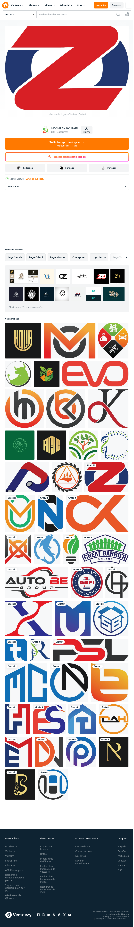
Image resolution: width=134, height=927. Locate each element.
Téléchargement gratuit (67, 143)
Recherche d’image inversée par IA (13, 876)
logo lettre (99, 255)
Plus (79, 5)
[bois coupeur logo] (67, 476)
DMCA (42, 852)
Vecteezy (10, 849)
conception (78, 255)
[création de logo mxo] (18, 547)
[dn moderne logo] (49, 750)
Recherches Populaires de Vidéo (46, 887)
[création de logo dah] (113, 717)
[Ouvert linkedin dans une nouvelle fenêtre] (48, 913)
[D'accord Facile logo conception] (108, 407)
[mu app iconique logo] (73, 617)
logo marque (57, 255)
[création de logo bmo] (24, 407)
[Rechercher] (118, 14)
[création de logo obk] (65, 407)
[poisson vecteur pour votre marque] (47, 547)
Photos (33, 5)
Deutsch (119, 859)
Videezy (9, 854)
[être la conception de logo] (109, 681)
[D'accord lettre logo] (97, 511)
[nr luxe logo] (113, 750)
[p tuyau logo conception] (27, 476)
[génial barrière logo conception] (105, 547)
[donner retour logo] (87, 581)
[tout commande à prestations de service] (113, 339)
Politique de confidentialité (113, 914)
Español (119, 849)
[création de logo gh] (116, 581)
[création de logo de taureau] (18, 372)
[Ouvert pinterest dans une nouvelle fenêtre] (54, 913)
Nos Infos (79, 854)
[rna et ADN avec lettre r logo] (40, 648)
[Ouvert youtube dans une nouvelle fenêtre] (69, 913)
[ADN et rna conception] (114, 443)
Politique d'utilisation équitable (108, 916)
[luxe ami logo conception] (51, 443)
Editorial (64, 5)
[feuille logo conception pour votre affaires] (71, 547)
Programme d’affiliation (45, 858)
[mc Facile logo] (26, 681)
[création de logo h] (53, 783)
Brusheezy (11, 844)
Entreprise (11, 859)
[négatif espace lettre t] (16, 648)
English (119, 844)
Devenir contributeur (80, 860)
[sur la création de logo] (50, 511)
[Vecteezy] (5, 5)
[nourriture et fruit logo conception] (46, 372)
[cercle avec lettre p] (81, 750)
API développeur (14, 868)
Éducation (10, 863)
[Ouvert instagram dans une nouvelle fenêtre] (43, 913)
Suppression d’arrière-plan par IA (12, 886)
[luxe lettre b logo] (20, 783)
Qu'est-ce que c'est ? (35, 178)
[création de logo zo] (106, 476)
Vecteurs (16, 5)
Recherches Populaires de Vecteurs (46, 867)
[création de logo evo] (95, 372)
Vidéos (48, 5)
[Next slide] (121, 256)
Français (119, 863)
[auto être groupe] (36, 581)
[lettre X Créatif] (28, 617)
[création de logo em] (18, 750)
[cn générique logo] (69, 681)
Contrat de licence (45, 846)
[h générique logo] (17, 717)
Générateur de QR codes (13, 895)
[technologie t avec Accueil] (82, 717)
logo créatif (36, 255)
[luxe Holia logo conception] (23, 339)
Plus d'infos (13, 184)
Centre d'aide (81, 844)
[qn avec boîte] (110, 617)
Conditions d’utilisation (115, 912)
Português (120, 854)
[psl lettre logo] (90, 648)
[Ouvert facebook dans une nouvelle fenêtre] (38, 913)
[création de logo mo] (69, 339)
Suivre (87, 132)
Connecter (117, 5)
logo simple (15, 255)
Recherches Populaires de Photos (46, 877)
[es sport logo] (49, 717)
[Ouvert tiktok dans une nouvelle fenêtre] (59, 913)
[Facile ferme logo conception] (19, 443)
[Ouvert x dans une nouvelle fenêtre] (64, 913)
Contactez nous (82, 849)
